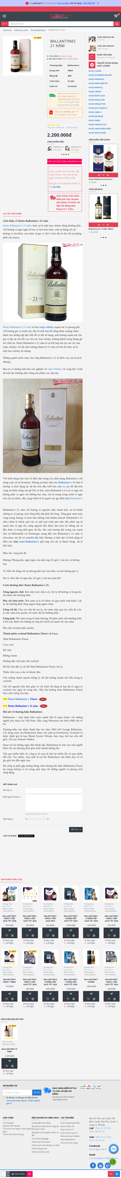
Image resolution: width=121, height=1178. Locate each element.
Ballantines (7, 906)
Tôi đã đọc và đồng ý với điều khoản (23, 1100)
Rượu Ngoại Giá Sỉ (98, 1149)
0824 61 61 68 (102, 1128)
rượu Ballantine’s (29, 541)
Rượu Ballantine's (38, 30)
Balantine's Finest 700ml (9, 980)
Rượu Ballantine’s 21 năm (17, 225)
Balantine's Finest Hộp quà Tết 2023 (111, 982)
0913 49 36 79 (96, 1131)
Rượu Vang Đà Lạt (98, 124)
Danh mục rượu (21, 30)
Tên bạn (6, 790)
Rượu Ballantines (26, 836)
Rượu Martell (96, 87)
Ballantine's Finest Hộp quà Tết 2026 (59, 147)
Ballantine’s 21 (66, 482)
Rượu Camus (95, 91)
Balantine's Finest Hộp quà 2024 (50, 918)
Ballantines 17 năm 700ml (101, 229)
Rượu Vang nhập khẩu (100, 128)
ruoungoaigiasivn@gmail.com (103, 1158)
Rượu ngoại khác (97, 133)
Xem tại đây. (63, 3)
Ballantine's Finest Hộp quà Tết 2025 (77, 147)
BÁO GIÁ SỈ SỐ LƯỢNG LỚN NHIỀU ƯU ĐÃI (65, 161)
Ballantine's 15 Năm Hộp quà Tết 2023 (70, 982)
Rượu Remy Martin (98, 83)
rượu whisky (46, 327)
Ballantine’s (76, 498)
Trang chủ (7, 30)
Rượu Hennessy (96, 79)
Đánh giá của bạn (10, 796)
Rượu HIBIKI (94, 120)
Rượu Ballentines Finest (100, 179)
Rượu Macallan (97, 100)
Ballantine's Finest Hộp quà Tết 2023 (30, 982)
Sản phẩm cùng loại (11, 879)
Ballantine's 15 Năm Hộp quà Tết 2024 (91, 918)
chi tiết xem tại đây (71, 105)
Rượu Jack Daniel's (98, 108)
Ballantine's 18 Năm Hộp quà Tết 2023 (50, 982)
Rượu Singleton (97, 104)
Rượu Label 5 (95, 112)
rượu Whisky (55, 369)
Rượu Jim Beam (96, 116)
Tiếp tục (74, 829)
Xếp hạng (7, 819)
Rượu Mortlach (97, 95)
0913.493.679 (89, 3)
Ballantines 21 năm (9, 1050)
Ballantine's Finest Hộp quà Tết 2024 (111, 918)
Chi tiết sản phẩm (12, 213)
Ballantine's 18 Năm (91, 980)
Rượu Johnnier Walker (100, 75)
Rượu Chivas (95, 71)
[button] (61, 154)
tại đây (56, 186)
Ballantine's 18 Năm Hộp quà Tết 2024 (70, 918)
